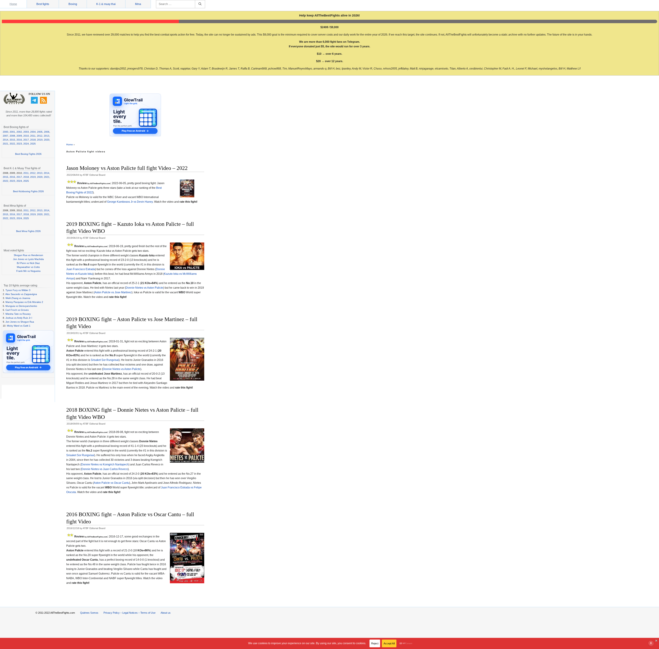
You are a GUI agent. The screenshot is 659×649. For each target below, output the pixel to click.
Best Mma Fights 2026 (28, 231)
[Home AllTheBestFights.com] (14, 103)
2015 (12, 139)
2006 (46, 131)
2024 (26, 143)
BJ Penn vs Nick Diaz (28, 263)
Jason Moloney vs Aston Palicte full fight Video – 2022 (127, 168)
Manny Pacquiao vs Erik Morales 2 (24, 302)
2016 (19, 139)
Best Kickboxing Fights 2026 (28, 191)
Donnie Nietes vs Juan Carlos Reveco (104, 469)
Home (13, 4)
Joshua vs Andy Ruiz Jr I (18, 317)
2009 (19, 135)
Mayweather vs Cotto (28, 267)
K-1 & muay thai (106, 4)
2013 (46, 135)
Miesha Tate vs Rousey (18, 313)
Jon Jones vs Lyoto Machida (28, 259)
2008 (12, 135)
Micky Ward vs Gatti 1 (18, 325)
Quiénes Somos (89, 612)
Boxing (72, 4)
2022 (12, 143)
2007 (5, 135)
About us (166, 612)
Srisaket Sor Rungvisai (105, 359)
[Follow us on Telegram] (35, 102)
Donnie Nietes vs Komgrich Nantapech (105, 464)
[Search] (200, 4)
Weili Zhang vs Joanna (17, 298)
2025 (33, 143)
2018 (33, 139)
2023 (19, 143)
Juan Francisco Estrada (80, 269)
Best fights (42, 4)
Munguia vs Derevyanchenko (21, 306)
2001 (12, 131)
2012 (39, 135)
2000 (5, 131)
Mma (138, 4)
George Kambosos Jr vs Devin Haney (130, 201)
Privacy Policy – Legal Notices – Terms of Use (129, 612)
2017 (26, 139)
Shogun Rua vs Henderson (28, 255)
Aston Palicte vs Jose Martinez (113, 292)
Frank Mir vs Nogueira (28, 271)
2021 (5, 143)
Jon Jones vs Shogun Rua (19, 321)
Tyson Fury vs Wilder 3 (17, 290)
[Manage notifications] (651, 643)
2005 (40, 131)
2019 (40, 139)
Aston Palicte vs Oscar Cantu (111, 482)
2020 (46, 139)
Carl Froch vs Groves (17, 310)
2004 (33, 131)
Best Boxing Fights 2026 (28, 154)
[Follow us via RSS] (44, 102)
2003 (26, 131)
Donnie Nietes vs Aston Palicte (144, 287)
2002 (19, 131)
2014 (5, 139)
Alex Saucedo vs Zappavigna (21, 294)
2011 (33, 135)
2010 (26, 135)
